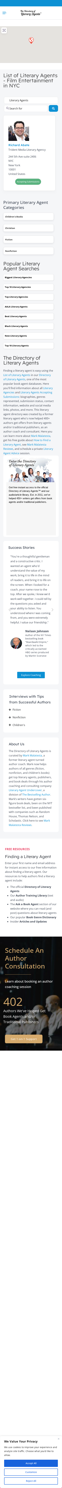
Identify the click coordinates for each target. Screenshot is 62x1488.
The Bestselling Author (36, 794)
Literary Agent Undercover (25, 790)
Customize (31, 1472)
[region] (31, 1462)
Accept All (31, 1463)
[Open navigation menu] (5, 13)
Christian (10, 228)
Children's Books (14, 216)
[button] (31, 40)
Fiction (9, 239)
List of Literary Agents (16, 375)
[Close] (59, 1439)
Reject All (31, 1480)
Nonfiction (11, 251)
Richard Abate (18, 145)
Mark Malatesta (40, 436)
